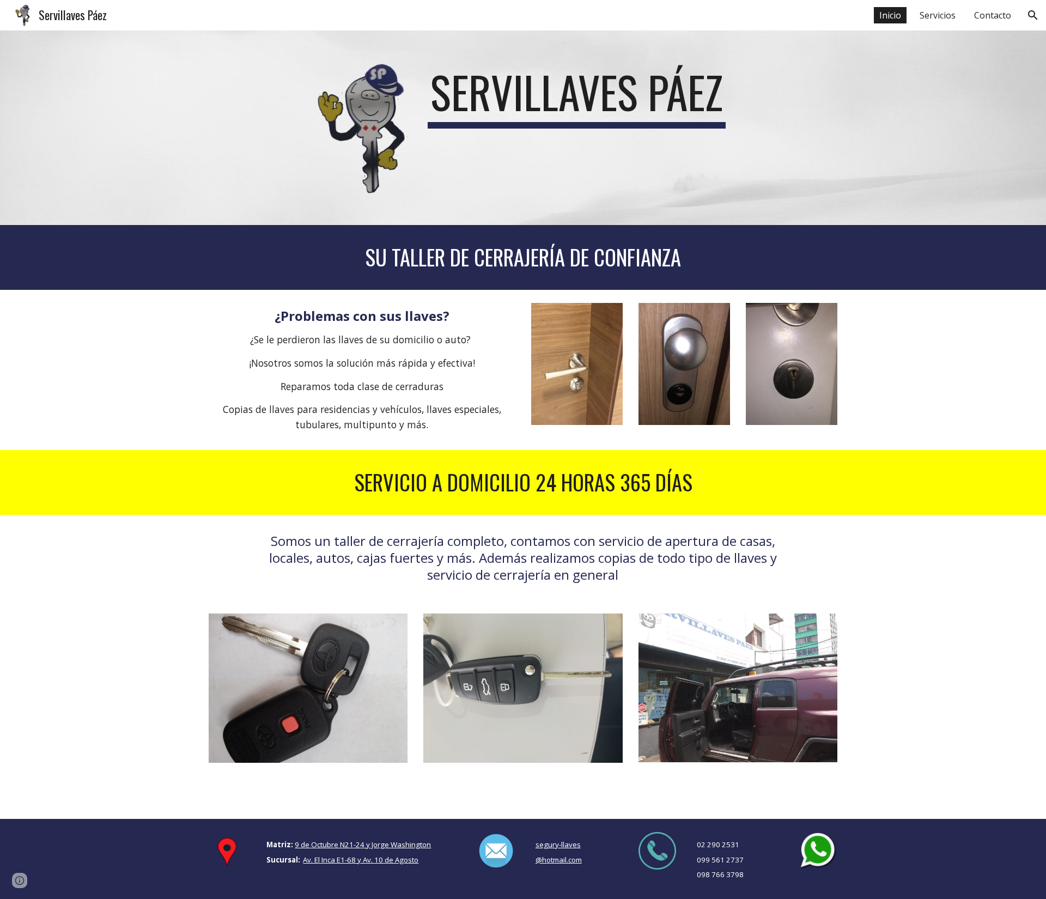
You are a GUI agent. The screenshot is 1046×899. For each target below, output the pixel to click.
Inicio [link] (890, 15)
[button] (1033, 15)
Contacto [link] (992, 15)
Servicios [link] (938, 15)
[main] (576, 97)
